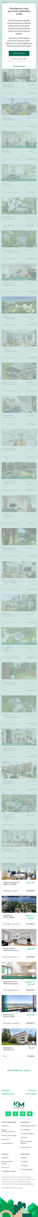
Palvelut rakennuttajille (9, 1135)
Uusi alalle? (24, 1165)
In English (32, 1090)
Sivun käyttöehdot (26, 1184)
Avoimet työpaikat (27, 1169)
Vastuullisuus (6, 1139)
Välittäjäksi (24, 1161)
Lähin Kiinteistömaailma (28, 1126)
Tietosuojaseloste (7, 1143)
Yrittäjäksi (24, 1157)
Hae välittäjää (25, 1130)
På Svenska (6, 1090)
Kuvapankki (5, 1167)
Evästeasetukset (26, 1147)
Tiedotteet (5, 1157)
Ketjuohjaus (5, 1126)
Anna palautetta (8, 1094)
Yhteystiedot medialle (9, 1171)
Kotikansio (24, 1137)
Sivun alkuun (31, 1094)
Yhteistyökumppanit (27, 1133)
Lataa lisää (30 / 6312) (18, 1070)
